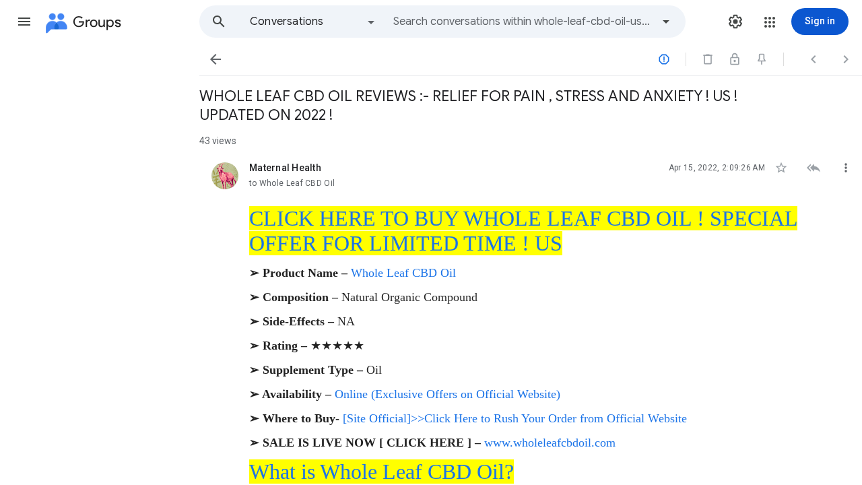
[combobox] (523, 21)
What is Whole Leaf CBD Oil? (381, 471)
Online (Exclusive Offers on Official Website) (447, 394)
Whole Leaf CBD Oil (403, 273)
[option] (313, 21)
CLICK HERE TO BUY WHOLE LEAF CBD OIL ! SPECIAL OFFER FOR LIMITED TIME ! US (523, 230)
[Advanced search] (666, 21)
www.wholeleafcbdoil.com (550, 442)
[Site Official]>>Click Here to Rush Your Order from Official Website (515, 418)
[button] (24, 21)
